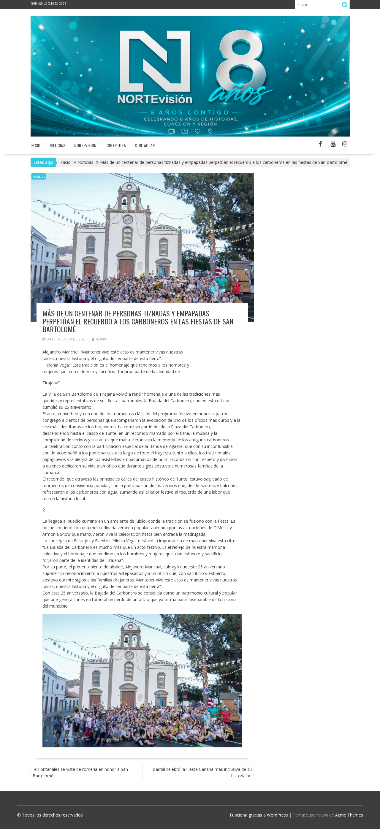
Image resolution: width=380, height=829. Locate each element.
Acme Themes (349, 815)
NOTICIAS (57, 145)
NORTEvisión (85, 145)
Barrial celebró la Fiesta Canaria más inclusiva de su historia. (202, 772)
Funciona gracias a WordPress (259, 815)
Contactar (145, 145)
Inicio (36, 145)
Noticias (38, 176)
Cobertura (115, 145)
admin (101, 339)
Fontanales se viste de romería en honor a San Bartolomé (80, 772)
